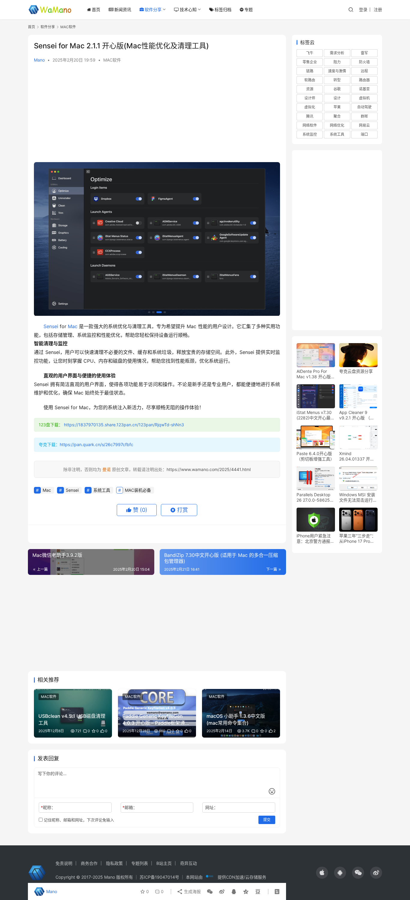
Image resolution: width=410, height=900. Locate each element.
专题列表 (139, 863)
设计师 (309, 98)
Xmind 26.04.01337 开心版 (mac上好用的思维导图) (357, 456)
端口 (364, 134)
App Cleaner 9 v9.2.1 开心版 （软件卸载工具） (356, 415)
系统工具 (101, 490)
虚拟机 (364, 98)
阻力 (337, 62)
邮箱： (129, 807)
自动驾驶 (364, 107)
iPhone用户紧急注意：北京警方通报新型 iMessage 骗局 (315, 538)
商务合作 (89, 863)
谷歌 (337, 89)
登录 (363, 9)
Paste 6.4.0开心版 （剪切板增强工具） (315, 456)
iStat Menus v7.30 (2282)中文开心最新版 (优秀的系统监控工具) (316, 415)
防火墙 (364, 62)
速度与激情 (337, 71)
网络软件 (310, 125)
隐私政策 (114, 863)
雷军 (364, 53)
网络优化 (337, 125)
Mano (39, 59)
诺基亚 (364, 89)
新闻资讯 (122, 9)
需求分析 (337, 53)
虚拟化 (309, 107)
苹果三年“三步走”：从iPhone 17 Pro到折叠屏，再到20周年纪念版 (357, 538)
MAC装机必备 (138, 490)
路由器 (364, 80)
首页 (96, 9)
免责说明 (64, 863)
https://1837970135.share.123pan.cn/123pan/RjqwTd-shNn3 (124, 424)
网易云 (364, 125)
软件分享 (153, 9)
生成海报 (192, 891)
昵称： (48, 807)
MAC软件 (112, 59)
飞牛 (309, 53)
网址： (211, 807)
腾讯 (309, 116)
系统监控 (310, 134)
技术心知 (188, 9)
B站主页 (164, 863)
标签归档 (223, 9)
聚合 (337, 116)
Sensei (51, 326)
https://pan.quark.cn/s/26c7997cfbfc (96, 444)
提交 (266, 819)
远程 (364, 71)
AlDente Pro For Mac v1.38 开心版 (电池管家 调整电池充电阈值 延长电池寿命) (315, 374)
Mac (72, 326)
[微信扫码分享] (209, 891)
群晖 (364, 116)
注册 (378, 9)
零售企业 (310, 62)
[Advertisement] (157, 114)
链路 (309, 71)
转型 (337, 80)
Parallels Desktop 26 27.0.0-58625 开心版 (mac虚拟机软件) (315, 497)
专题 (248, 9)
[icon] (322, 873)
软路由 (309, 80)
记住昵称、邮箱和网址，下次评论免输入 (78, 819)
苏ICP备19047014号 (159, 877)
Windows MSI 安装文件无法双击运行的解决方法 (358, 497)
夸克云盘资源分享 (356, 371)
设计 (337, 98)
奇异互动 (188, 863)
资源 (309, 89)
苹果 (337, 107)
